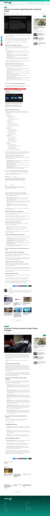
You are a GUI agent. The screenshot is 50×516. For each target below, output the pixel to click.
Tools (38, 2)
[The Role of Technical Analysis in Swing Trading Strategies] (18, 344)
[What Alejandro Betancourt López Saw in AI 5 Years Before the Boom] (8, 299)
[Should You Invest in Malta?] (27, 470)
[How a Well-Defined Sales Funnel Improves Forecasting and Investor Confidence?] (8, 310)
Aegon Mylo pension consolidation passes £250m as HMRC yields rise (42, 34)
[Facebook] (1, 37)
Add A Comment (18, 320)
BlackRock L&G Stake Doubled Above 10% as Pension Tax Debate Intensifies (41, 38)
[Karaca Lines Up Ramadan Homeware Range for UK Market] (27, 299)
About (32, 2)
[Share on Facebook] (41, 13)
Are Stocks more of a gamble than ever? (18, 485)
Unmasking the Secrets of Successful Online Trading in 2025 (27, 485)
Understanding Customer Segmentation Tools (26, 314)
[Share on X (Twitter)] (42, 13)
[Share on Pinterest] (43, 13)
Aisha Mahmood (36, 29)
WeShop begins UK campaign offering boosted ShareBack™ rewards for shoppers (18, 304)
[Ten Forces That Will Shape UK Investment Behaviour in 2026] (8, 470)
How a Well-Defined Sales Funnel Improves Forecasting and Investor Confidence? (8, 314)
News (36, 2)
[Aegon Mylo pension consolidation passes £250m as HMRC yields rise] (36, 34)
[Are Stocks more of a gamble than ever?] (18, 481)
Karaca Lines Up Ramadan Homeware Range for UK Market (27, 303)
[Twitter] (1, 38)
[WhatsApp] (1, 41)
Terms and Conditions (6, 510)
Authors (5, 507)
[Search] (45, 0)
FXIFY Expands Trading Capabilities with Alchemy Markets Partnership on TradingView (17, 475)
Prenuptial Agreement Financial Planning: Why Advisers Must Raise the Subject (39, 27)
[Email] (1, 45)
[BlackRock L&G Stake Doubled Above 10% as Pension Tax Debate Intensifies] (36, 38)
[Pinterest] (1, 43)
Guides (42, 2)
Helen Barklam (11, 461)
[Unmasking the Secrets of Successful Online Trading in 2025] (27, 481)
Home (29, 2)
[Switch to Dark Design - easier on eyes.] (45, 2)
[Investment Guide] (7, 2)
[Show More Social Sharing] (45, 13)
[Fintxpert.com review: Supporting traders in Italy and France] (18, 25)
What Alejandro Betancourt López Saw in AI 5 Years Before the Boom (8, 303)
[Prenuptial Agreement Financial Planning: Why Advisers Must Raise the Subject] (40, 22)
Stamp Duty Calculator (8, 0)
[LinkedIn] (1, 40)
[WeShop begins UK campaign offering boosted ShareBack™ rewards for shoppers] (18, 299)
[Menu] (4, 0)
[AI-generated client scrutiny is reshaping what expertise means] (36, 43)
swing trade (27, 365)
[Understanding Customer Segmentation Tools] (27, 310)
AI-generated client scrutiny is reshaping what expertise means (42, 43)
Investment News (7, 326)
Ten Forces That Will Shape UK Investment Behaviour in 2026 (8, 475)
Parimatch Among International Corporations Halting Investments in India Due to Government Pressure (8, 486)
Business (6, 7)
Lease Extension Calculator (15, 0)
